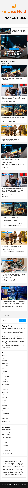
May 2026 (4, 358)
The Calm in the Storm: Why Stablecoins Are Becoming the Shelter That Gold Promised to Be (14, 119)
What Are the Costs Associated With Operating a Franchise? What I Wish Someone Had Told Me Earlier (13, 98)
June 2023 (4, 397)
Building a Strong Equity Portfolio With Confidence (14, 53)
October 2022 (5, 418)
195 (5, 315)
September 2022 (6, 421)
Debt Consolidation (6, 434)
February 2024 (5, 376)
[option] (14, 31)
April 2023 (4, 403)
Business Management (8, 174)
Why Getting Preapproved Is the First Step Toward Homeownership (14, 346)
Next (7, 315)
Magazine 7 (10, 486)
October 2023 (5, 387)
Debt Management (6, 437)
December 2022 (5, 413)
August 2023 (5, 392)
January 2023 (5, 411)
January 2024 (5, 379)
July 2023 (4, 395)
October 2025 (5, 363)
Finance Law (5, 445)
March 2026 (4, 360)
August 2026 (5, 355)
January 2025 (5, 374)
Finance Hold (14, 18)
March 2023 (4, 405)
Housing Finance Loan (7, 260)
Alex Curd (11, 57)
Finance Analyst (5, 440)
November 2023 (5, 384)
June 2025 (4, 368)
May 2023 (4, 400)
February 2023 (5, 408)
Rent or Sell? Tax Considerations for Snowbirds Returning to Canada (13, 342)
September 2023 (6, 389)
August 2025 (5, 366)
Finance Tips (5, 448)
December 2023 (5, 381)
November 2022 (5, 416)
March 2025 (4, 371)
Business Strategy (7, 66)
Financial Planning (7, 126)
